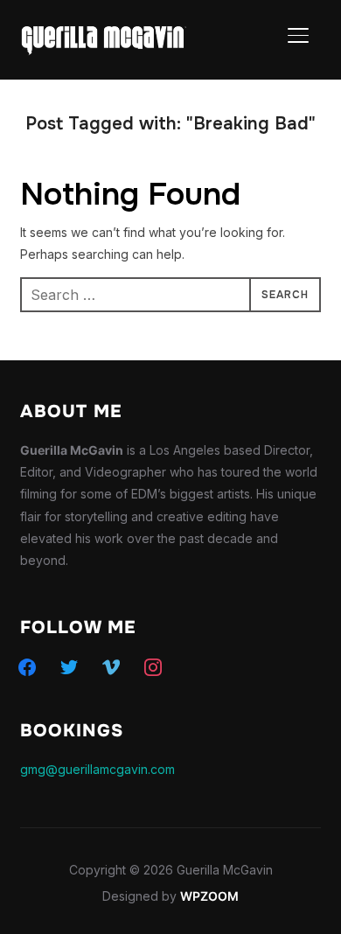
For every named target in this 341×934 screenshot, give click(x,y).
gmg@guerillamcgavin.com (97, 769)
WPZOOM (209, 896)
